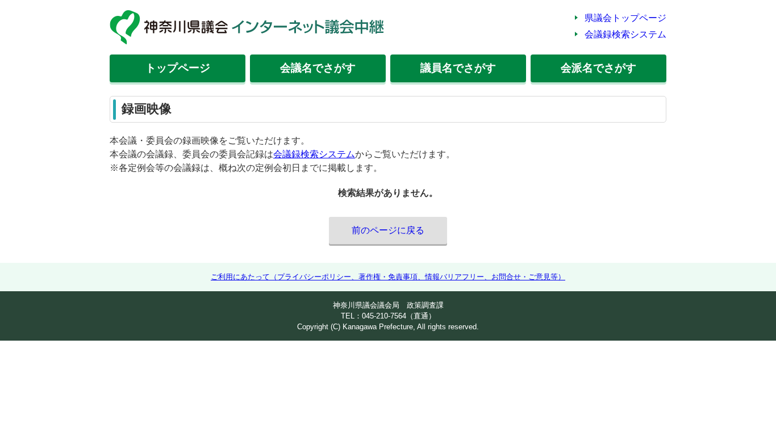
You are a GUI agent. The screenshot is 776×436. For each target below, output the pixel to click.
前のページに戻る (388, 230)
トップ (177, 68)
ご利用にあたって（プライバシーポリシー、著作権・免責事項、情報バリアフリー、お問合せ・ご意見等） (388, 276)
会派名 (598, 68)
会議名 (318, 68)
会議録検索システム (625, 34)
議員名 (458, 68)
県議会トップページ (625, 18)
